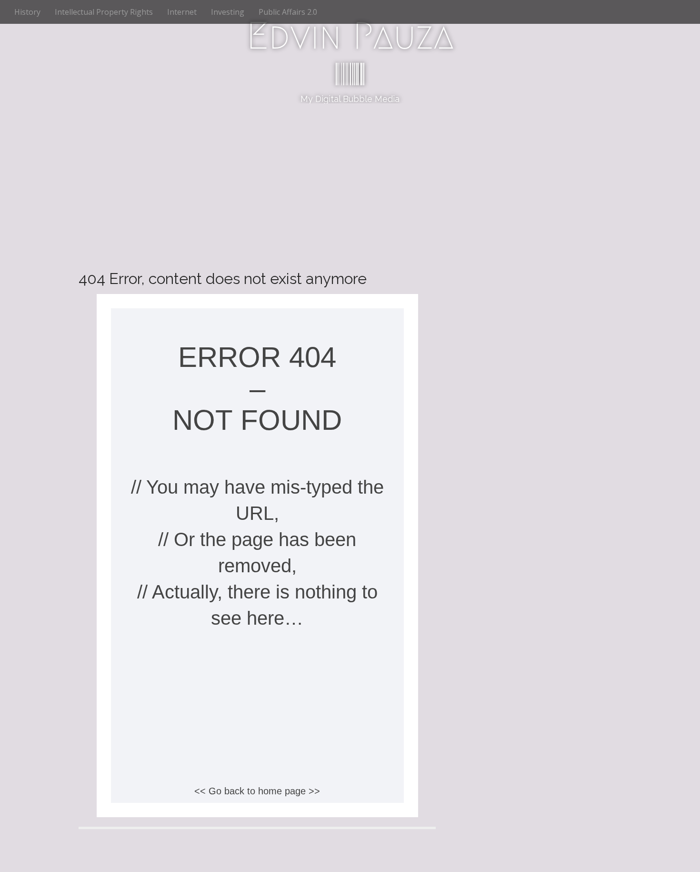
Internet (182, 12)
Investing (227, 12)
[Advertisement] (350, 175)
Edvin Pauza (350, 35)
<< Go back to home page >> (257, 791)
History (27, 12)
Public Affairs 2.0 (288, 12)
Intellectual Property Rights (104, 12)
